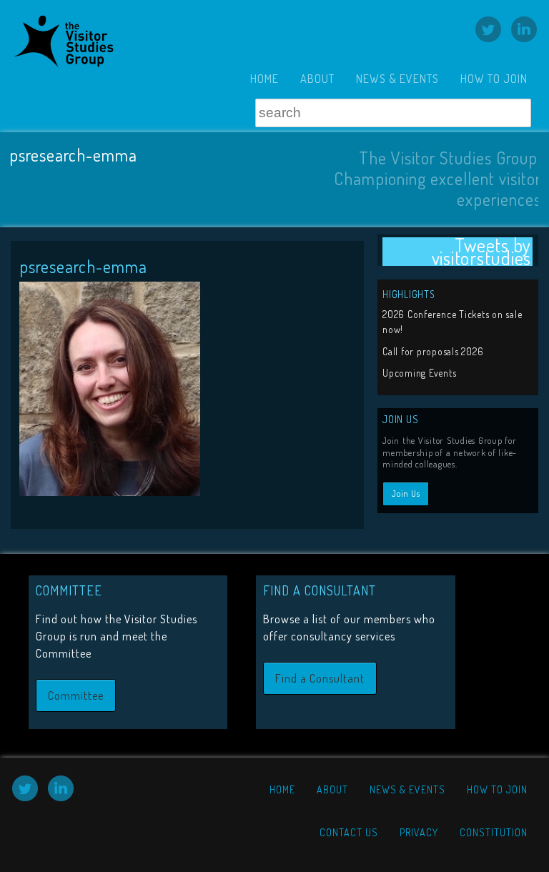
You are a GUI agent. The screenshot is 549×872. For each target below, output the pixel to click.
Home (264, 78)
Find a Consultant (320, 678)
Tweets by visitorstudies (482, 252)
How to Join (494, 78)
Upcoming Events (419, 373)
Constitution (494, 832)
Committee (76, 695)
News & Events (397, 78)
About (317, 78)
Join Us (406, 493)
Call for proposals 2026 (432, 351)
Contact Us (349, 832)
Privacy (419, 832)
